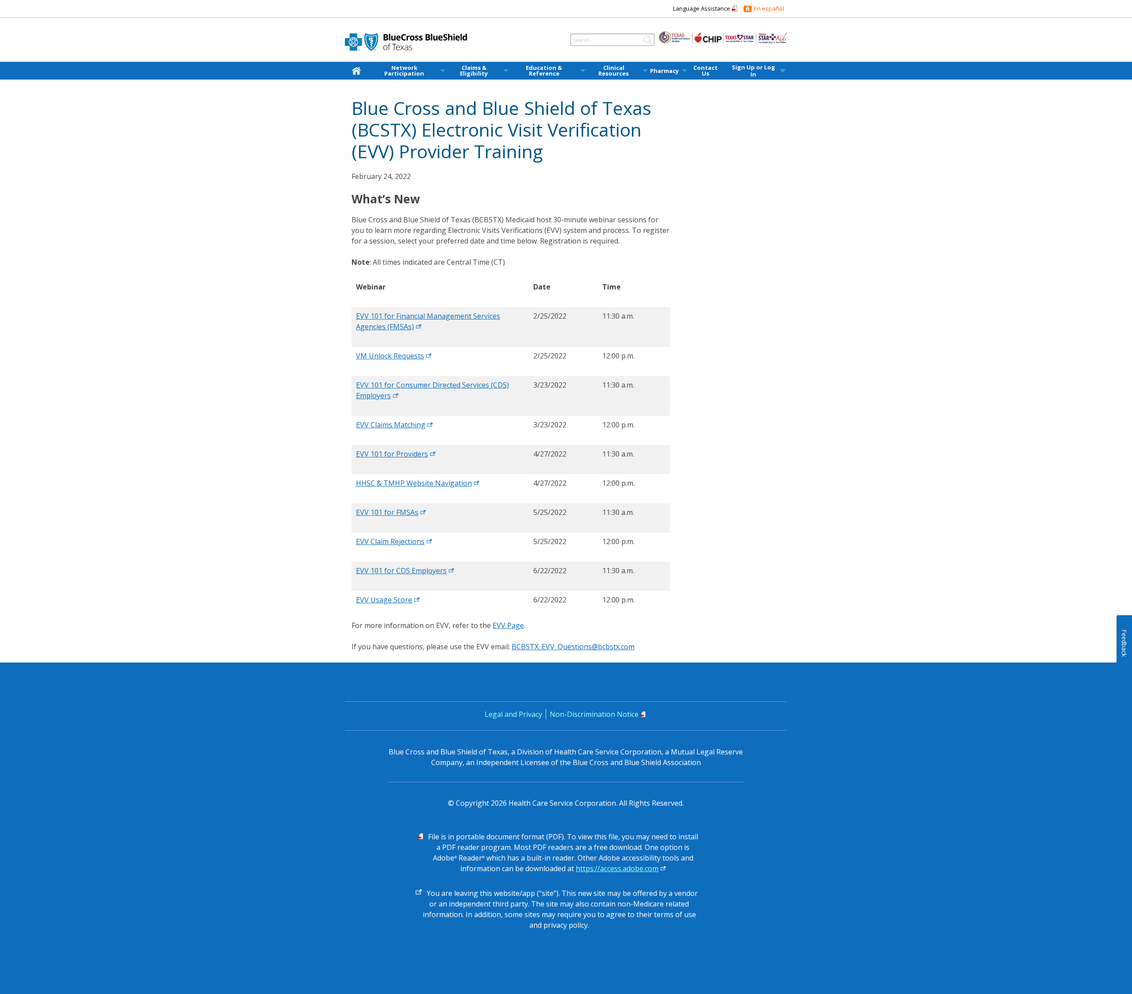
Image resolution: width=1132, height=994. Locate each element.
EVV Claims (390, 425)
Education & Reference (544, 70)
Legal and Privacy (513, 714)
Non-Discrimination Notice (594, 714)
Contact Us (705, 70)
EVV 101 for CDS (401, 570)
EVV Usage (384, 600)
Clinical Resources (613, 70)
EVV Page (508, 625)
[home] (358, 70)
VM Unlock (390, 356)
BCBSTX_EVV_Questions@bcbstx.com (573, 646)
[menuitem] (358, 71)
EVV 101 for (392, 454)
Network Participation (404, 70)
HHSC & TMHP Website (414, 483)
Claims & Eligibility (474, 70)
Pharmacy (664, 71)
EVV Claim (390, 541)
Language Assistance (701, 8)
